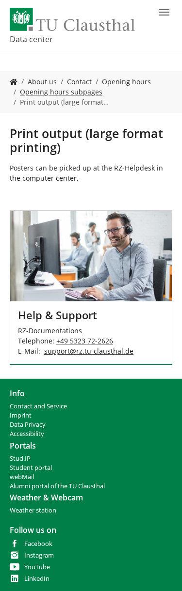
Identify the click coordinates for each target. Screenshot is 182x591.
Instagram (39, 555)
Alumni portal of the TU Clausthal (57, 486)
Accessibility (27, 434)
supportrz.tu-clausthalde (88, 351)
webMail (22, 477)
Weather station (33, 510)
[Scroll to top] (162, 571)
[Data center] (13, 81)
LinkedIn (37, 579)
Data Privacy (28, 424)
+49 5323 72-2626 (84, 340)
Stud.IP (20, 458)
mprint (22, 415)
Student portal (31, 468)
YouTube (37, 567)
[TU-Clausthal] (72, 19)
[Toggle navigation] (164, 12)
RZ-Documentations (50, 330)
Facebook (38, 544)
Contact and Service (38, 406)
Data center (31, 39)
